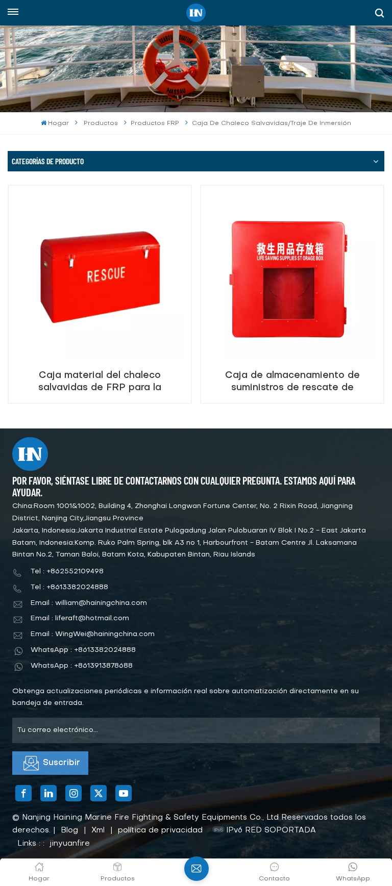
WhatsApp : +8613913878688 (82, 666)
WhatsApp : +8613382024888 (83, 650)
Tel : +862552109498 (67, 571)
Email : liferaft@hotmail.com (80, 618)
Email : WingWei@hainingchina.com (93, 634)
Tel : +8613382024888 (69, 587)
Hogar (58, 123)
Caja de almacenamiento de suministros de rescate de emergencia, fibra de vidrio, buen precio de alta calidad (292, 381)
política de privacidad (160, 830)
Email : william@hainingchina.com (89, 603)
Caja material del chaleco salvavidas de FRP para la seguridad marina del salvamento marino (100, 381)
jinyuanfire (70, 843)
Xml (98, 830)
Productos (101, 123)
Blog (69, 830)
